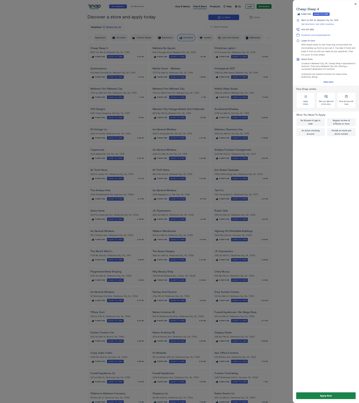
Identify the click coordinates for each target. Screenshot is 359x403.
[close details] (355, 4)
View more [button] (328, 82)
